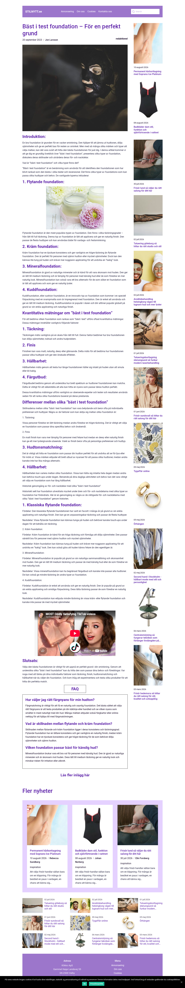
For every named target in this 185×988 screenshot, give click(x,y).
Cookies (91, 11)
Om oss (81, 11)
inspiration (35, 867)
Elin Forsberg (142, 858)
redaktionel (122, 38)
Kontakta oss (105, 11)
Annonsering (67, 11)
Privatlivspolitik (96, 984)
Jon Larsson (51, 39)
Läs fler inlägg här (75, 775)
